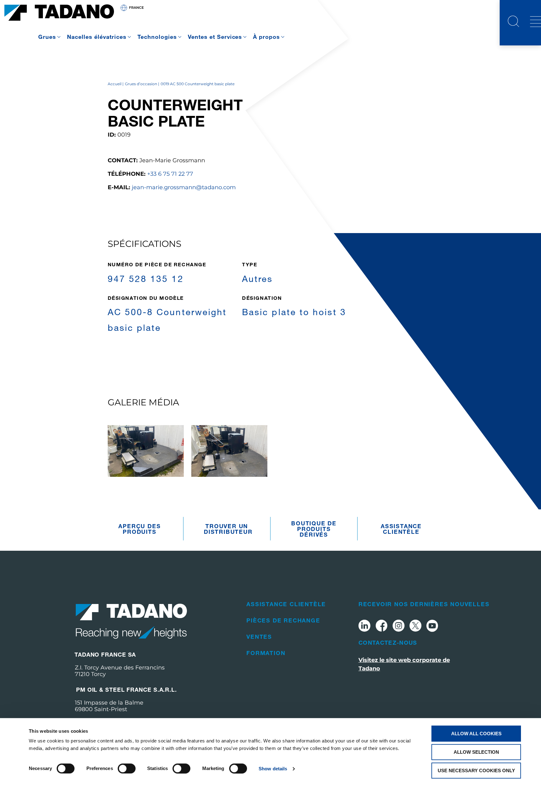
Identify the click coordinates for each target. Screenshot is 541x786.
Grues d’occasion (141, 83)
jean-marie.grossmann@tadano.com (184, 187)
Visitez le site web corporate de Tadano (404, 664)
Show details (273, 768)
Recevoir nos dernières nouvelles (424, 604)
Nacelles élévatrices (96, 36)
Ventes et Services (215, 36)
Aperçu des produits (139, 528)
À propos (266, 36)
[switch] (127, 768)
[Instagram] (398, 626)
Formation (265, 652)
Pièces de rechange (283, 620)
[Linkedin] (364, 626)
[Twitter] (415, 626)
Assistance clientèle (401, 528)
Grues (47, 36)
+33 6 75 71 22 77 (170, 173)
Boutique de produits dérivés (314, 528)
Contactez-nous (387, 642)
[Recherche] (513, 22)
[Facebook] (381, 626)
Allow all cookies (476, 733)
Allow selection (476, 752)
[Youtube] (432, 626)
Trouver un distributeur (228, 528)
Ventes (259, 636)
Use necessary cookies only (476, 770)
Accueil (114, 83)
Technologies (157, 36)
